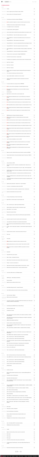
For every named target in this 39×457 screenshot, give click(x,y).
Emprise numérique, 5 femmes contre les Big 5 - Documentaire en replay (16, 207)
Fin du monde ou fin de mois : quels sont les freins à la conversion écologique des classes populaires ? (19, 341)
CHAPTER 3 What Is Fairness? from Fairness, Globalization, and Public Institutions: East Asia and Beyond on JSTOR (19, 170)
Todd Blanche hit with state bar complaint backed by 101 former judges (16, 24)
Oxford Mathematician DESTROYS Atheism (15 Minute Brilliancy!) (15, 305)
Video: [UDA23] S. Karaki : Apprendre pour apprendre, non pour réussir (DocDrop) (17, 334)
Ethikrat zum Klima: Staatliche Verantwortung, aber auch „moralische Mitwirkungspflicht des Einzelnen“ (19, 373)
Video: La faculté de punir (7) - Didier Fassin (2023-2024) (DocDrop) (15, 336)
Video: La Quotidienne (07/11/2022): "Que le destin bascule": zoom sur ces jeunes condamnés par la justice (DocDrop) (19, 380)
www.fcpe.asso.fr (4, 406)
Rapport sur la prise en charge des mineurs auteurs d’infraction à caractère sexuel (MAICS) (18, 152)
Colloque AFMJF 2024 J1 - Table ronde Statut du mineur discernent (15, 40)
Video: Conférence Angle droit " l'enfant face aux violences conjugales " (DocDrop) (17, 387)
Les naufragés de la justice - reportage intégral (13, 26)
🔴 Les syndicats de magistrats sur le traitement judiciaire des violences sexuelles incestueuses (17, 145)
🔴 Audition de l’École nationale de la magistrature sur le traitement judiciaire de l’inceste (18, 110)
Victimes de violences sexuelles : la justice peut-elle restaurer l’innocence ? (17, 231)
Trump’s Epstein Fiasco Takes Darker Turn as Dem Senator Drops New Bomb (17, 221)
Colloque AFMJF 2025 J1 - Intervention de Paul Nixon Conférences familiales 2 (17, 51)
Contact (26, 456)
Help (22, 456)
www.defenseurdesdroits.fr (4, 94)
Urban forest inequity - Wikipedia (11, 295)
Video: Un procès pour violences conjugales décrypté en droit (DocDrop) (16, 391)
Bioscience (13, 456)
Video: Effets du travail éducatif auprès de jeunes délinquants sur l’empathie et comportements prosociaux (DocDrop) (19, 318)
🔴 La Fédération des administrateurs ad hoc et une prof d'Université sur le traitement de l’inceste (18, 97)
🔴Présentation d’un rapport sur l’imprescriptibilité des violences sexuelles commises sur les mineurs (19, 134)
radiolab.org (3, 310)
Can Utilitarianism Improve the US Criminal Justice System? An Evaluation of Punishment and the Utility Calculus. (19, 179)
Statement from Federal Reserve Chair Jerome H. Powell (14, 191)
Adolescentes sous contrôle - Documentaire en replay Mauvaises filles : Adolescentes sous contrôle (19, 165)
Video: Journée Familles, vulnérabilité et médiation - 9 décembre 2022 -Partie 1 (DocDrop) (18, 327)
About (8, 456)
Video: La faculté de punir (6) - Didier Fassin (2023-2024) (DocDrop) (15, 345)
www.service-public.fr (3, 239)
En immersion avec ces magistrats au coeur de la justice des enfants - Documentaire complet (19, 59)
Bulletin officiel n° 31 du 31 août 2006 (11, 209)
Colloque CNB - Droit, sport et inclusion (12, 254)
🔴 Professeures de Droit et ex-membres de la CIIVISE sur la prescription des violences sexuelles (18, 247)
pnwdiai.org (3, 115)
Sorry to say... (8, 234)
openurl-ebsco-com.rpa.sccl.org (4, 179)
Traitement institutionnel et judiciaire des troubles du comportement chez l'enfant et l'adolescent (18, 79)
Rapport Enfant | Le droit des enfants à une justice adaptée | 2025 (15, 93)
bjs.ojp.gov (3, 308)
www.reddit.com (4, 234)
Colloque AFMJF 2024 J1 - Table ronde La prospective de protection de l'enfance (17, 45)
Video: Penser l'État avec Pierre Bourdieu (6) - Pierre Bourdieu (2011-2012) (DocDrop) (18, 343)
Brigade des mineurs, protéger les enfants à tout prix (14, 282)
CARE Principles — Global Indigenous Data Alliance (13, 277)
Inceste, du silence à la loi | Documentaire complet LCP (14, 14)
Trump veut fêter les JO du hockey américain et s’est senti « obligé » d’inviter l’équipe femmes (19, 167)
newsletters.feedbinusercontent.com (4, 297)
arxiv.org (3, 91)
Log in (33, 1)
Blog (10, 456)
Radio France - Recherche (10, 62)
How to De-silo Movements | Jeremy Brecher (12, 411)
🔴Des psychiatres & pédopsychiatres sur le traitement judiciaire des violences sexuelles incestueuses (18, 147)
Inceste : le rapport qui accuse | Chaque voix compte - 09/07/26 (15, 11)
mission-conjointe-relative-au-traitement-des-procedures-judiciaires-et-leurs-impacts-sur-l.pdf (19, 32)
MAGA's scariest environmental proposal (12, 297)
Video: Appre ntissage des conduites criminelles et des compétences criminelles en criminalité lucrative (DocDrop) (19, 315)
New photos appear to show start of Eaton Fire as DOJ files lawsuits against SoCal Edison (18, 214)
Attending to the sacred (10, 369)
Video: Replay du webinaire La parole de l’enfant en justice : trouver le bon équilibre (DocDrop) (19, 397)
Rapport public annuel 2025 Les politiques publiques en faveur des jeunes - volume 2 (18, 265)
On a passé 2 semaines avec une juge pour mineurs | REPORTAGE (15, 83)
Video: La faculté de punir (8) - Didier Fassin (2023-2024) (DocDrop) (15, 338)
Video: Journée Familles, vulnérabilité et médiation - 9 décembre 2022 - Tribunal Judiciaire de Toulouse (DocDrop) (19, 325)
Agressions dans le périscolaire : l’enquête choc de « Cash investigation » (16, 183)
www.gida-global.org (3, 278)
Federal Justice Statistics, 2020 (11, 308)
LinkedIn (8, 429)
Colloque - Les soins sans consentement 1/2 (12, 262)
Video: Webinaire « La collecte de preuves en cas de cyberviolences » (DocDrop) (17, 395)
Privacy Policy (34, 456)
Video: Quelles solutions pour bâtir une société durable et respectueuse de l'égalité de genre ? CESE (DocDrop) (19, 332)
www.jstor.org (3, 162)
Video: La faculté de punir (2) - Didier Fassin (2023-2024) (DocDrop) (15, 361)
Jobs (19, 456)
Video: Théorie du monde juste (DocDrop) (12, 389)
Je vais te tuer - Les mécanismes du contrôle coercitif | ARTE (15, 186)
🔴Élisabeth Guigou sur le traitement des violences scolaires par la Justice (16, 241)
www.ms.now (3, 24)
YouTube (8, 8)
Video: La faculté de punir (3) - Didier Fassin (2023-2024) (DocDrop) (15, 204)
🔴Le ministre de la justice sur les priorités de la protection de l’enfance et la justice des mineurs (18, 136)
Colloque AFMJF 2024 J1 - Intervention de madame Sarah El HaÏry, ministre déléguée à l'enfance (19, 43)
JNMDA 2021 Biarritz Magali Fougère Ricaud (12, 320)
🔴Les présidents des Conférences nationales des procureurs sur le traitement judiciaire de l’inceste (19, 99)
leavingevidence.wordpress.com (4, 375)
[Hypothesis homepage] (2, 2)
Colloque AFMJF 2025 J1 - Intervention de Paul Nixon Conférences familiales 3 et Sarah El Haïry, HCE (19, 49)
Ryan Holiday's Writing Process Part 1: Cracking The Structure (15, 287)
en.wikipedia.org (4, 295)
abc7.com (3, 214)
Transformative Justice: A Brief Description (12, 375)
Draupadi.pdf (8, 251)
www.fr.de (3, 372)
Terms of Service (30, 456)
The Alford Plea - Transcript (10, 310)
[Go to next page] (20, 451)
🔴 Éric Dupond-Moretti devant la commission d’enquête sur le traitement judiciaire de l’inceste (19, 104)
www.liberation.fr (4, 340)
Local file (3, 280)
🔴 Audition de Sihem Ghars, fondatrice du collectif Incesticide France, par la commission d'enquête (18, 142)
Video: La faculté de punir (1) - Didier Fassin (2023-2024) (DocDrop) (15, 359)
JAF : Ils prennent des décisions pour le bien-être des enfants (15, 73)
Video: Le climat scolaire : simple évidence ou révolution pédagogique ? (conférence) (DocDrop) (18, 402)
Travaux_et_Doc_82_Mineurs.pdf (11, 347)
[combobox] (17, 2)
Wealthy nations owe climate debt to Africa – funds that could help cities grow (17, 267)
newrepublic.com (4, 221)
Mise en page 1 (9, 406)
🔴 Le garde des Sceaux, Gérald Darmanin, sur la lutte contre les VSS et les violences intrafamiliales (18, 89)
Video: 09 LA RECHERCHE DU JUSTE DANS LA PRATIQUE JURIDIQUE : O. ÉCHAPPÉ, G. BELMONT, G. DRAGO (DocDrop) (19, 385)
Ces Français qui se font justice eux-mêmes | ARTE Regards (14, 19)
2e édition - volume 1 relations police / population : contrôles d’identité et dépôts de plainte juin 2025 (19, 227)
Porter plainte (8, 238)
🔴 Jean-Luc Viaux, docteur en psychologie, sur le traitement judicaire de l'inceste (17, 86)
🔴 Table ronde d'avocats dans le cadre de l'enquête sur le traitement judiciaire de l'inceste (18, 122)
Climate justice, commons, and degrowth (12, 408)
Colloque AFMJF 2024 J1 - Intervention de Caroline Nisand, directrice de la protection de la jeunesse (18, 38)
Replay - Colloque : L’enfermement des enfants (13, 257)
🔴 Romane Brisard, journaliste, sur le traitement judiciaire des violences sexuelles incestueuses (17, 117)
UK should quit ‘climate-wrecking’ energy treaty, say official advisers (16, 439)
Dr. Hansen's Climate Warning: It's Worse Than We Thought (14, 196)
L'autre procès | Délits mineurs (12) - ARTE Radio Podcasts (14, 272)
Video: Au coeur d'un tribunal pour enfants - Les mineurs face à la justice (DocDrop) (18, 399)
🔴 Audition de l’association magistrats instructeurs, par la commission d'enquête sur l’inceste (19, 125)
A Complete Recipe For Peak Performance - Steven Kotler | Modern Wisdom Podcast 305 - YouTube (18, 443)
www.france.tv (3, 164)
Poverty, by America (9, 280)
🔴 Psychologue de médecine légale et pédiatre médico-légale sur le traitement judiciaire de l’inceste (19, 128)
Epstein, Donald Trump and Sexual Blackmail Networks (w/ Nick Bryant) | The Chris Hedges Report (18, 224)
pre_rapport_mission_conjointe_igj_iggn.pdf (12, 29)
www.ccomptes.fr (4, 265)
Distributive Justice (9, 157)
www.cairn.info (3, 363)
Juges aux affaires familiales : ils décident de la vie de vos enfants (15, 75)
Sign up (35, 1)
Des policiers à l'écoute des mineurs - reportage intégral (14, 56)
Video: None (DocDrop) (10, 393)
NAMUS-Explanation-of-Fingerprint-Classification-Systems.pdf (15, 115)
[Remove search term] (8, 1)
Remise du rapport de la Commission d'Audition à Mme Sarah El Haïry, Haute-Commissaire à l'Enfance (19, 71)
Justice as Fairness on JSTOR (11, 162)
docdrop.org (3, 314)
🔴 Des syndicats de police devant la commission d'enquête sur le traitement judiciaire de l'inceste (18, 108)
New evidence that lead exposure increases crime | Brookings (15, 447)
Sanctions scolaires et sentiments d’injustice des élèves (14, 363)
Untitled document (9, 91)
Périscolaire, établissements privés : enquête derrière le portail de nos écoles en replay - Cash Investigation (19, 176)
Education (17, 456)
